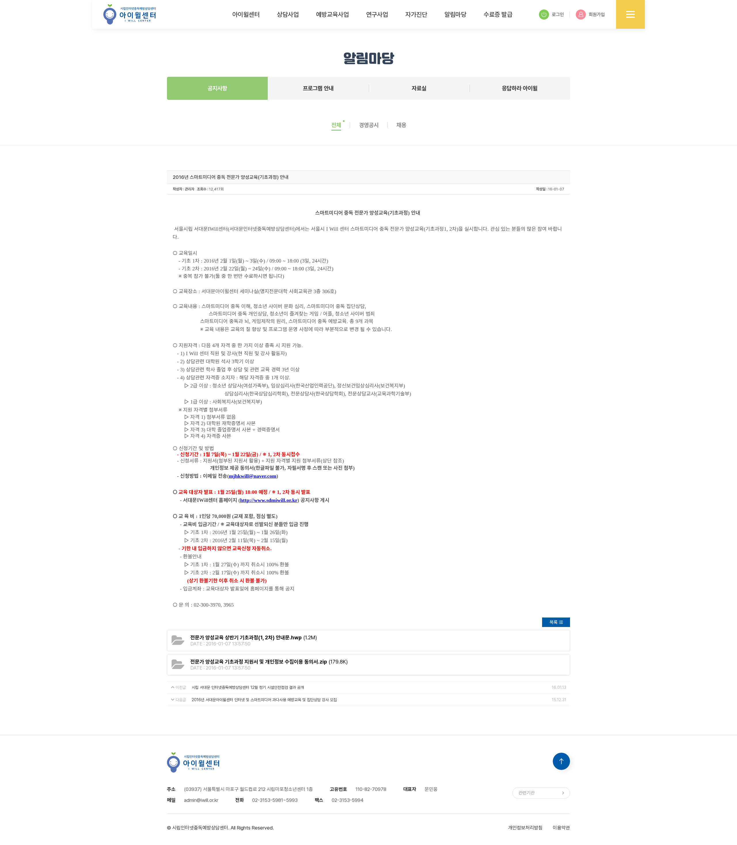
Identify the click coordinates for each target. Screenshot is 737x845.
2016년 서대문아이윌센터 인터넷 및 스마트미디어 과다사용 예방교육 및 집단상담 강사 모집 (264, 699)
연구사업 (377, 14)
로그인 (558, 14)
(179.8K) (269, 662)
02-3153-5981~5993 (275, 800)
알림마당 (455, 14)
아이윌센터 (246, 14)
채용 (401, 125)
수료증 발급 (498, 14)
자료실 (419, 88)
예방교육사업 (332, 14)
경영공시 (369, 125)
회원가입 (597, 14)
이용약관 (561, 828)
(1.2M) (253, 637)
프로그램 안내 (318, 88)
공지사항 (217, 88)
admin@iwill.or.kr (201, 800)
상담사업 (288, 14)
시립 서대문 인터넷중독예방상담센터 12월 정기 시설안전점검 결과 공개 (248, 687)
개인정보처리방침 (525, 828)
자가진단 (416, 14)
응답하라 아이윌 (519, 88)
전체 (336, 125)
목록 (554, 622)
